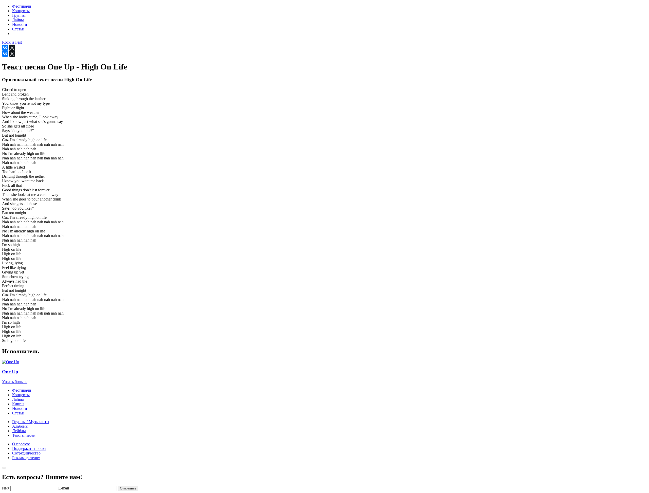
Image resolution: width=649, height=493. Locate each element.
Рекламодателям (26, 457)
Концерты (21, 395)
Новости (19, 408)
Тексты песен (23, 435)
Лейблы (19, 431)
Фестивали (21, 390)
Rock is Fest (12, 42)
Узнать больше (14, 381)
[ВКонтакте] (5, 48)
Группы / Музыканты (30, 421)
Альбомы (20, 426)
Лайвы (18, 399)
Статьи (18, 413)
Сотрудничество (26, 453)
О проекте (21, 444)
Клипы (18, 404)
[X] (12, 48)
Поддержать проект (29, 448)
